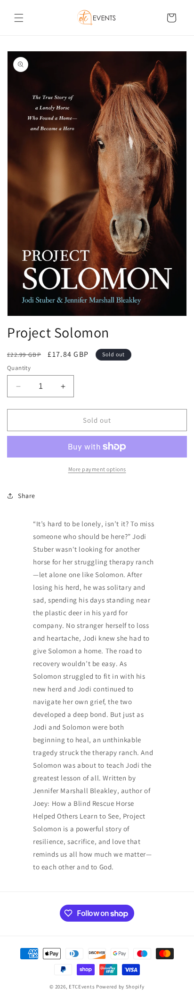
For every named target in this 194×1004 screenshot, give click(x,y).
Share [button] (26, 495)
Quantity (19, 368)
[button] (18, 18)
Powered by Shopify (120, 986)
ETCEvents (82, 986)
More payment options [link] (97, 469)
